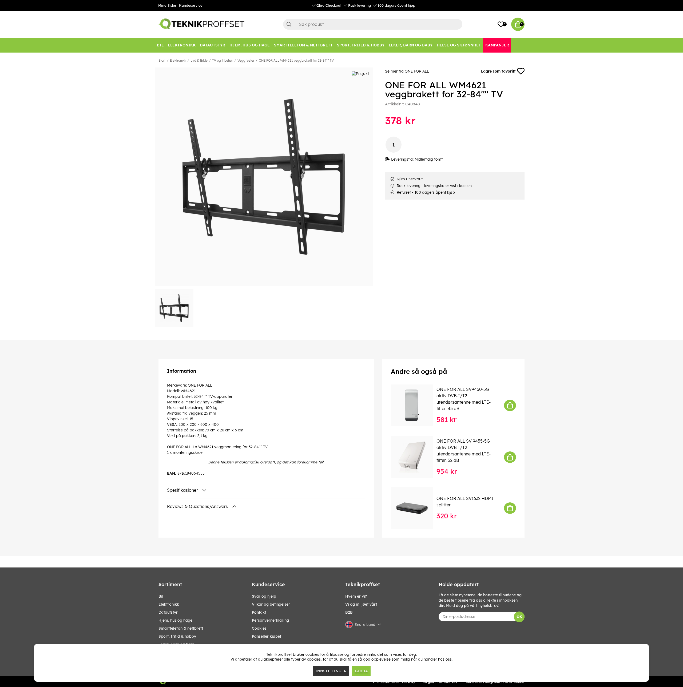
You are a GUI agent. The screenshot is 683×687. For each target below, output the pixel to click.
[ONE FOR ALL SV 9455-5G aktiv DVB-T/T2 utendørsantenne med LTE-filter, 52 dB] (415, 457)
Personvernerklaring (270, 620)
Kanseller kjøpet (266, 636)
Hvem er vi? (356, 596)
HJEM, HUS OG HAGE (175, 620)
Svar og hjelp (264, 596)
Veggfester (245, 60)
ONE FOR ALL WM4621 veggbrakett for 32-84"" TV (296, 60)
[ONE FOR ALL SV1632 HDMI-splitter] (415, 508)
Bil (160, 596)
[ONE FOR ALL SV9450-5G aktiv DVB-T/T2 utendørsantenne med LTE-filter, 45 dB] (415, 405)
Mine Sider (167, 5)
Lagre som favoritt (498, 71)
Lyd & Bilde (199, 60)
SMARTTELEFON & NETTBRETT (180, 628)
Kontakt (259, 612)
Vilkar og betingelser (271, 604)
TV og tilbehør (222, 60)
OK (519, 616)
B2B (349, 612)
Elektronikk (178, 60)
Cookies (259, 628)
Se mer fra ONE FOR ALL (407, 71)
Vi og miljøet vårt (361, 604)
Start (161, 60)
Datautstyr (168, 612)
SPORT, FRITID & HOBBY (177, 636)
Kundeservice (190, 5)
